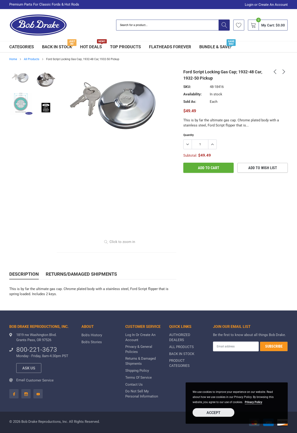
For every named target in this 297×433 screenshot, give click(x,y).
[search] (224, 25)
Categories (21, 46)
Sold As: (189, 102)
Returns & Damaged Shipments (140, 361)
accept (213, 412)
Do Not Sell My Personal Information (141, 393)
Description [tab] (24, 274)
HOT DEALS (91, 46)
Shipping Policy (137, 370)
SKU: (187, 87)
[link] (238, 25)
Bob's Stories (91, 342)
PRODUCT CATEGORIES (179, 363)
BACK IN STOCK (57, 46)
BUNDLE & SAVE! (215, 46)
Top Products (125, 46)
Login (249, 4)
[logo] (38, 25)
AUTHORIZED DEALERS (179, 337)
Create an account (273, 4)
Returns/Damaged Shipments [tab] (81, 274)
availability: (192, 94)
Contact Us (134, 384)
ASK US (28, 368)
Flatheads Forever (170, 46)
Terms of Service (138, 377)
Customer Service (40, 380)
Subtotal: (190, 155)
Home (13, 59)
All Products (31, 59)
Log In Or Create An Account (140, 337)
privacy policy (253, 402)
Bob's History (91, 335)
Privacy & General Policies (138, 349)
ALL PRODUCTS (181, 347)
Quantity (188, 135)
